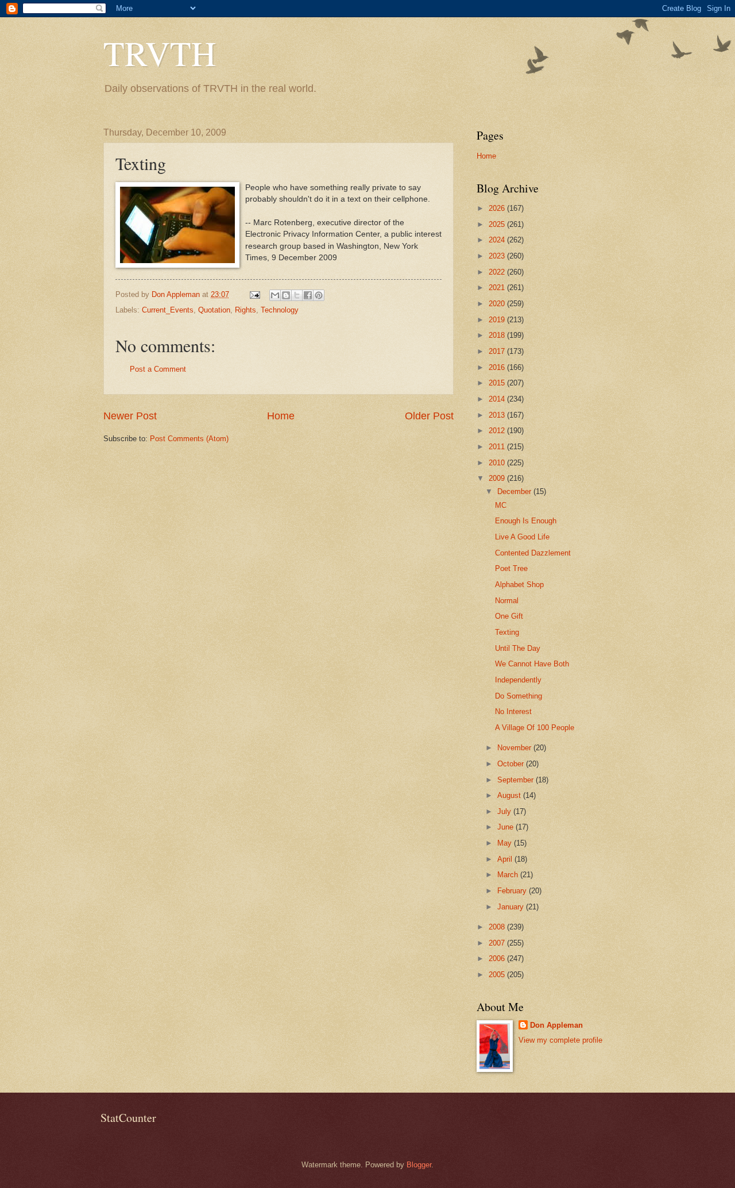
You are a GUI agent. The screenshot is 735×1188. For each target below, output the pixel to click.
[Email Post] (254, 294)
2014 (498, 399)
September (516, 780)
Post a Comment (158, 369)
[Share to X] (297, 295)
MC (500, 505)
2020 (498, 303)
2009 (498, 478)
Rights (245, 310)
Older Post (429, 416)
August (510, 795)
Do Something (518, 696)
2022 (498, 272)
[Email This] (275, 295)
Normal (507, 600)
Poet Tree (511, 568)
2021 (498, 287)
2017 (498, 351)
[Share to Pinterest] (318, 295)
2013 (498, 415)
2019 (498, 319)
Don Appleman (556, 1025)
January (511, 906)
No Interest (513, 711)
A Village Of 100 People (534, 727)
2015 (498, 383)
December (515, 491)
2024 (498, 240)
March (508, 874)
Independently (518, 680)
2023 (498, 256)
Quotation (214, 310)
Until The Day (517, 648)
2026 (498, 208)
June (506, 827)
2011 (498, 446)
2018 (498, 335)
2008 (498, 927)
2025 (498, 224)
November (515, 747)
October (511, 763)
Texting (507, 632)
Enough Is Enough (525, 520)
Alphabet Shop (519, 584)
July (505, 811)
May (505, 843)
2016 (498, 367)
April (505, 859)
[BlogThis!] (286, 295)
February (513, 890)
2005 (498, 974)
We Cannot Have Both (532, 663)
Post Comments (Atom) (189, 438)
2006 (498, 958)
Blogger (419, 1164)
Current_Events (168, 310)
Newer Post (130, 416)
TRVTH (159, 53)
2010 (498, 462)
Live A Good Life (522, 537)
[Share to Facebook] (308, 295)
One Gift (509, 616)
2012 (498, 430)
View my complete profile (560, 1040)
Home (281, 416)
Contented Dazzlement (533, 553)
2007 (498, 943)
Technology (280, 310)
